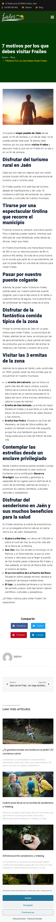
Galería (28, 7)
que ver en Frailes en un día (36, 148)
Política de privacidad (34, 918)
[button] (19, 626)
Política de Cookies (19, 918)
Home (5, 57)
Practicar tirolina (11, 229)
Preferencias (28, 912)
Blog (41, 7)
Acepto (28, 898)
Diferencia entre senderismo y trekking (23, 855)
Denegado (28, 905)
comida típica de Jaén (24, 328)
